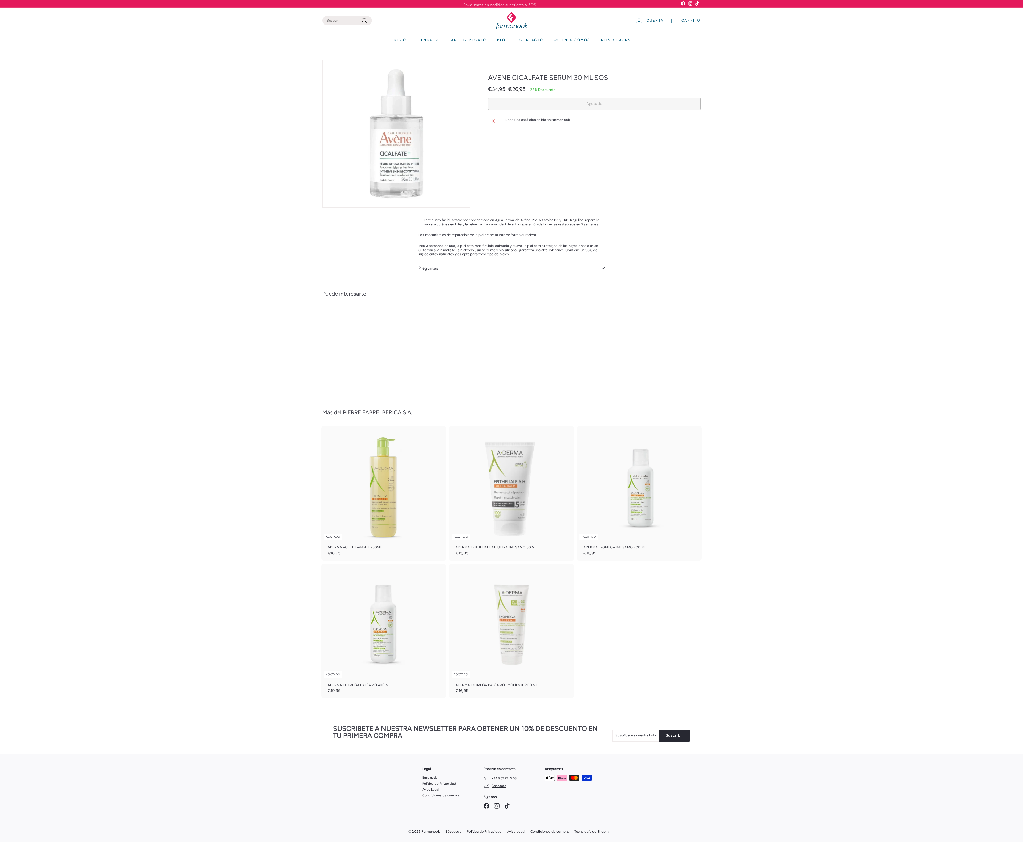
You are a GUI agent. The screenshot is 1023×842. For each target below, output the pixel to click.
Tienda (425, 40)
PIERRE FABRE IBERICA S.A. (377, 412)
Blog (503, 40)
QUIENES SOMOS (572, 40)
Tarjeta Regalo (467, 40)
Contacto (531, 40)
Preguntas (428, 268)
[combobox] (347, 20)
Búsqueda (430, 777)
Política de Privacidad (439, 784)
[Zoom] (396, 133)
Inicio (399, 40)
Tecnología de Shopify (592, 831)
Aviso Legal (430, 789)
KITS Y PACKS (616, 40)
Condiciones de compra (441, 795)
